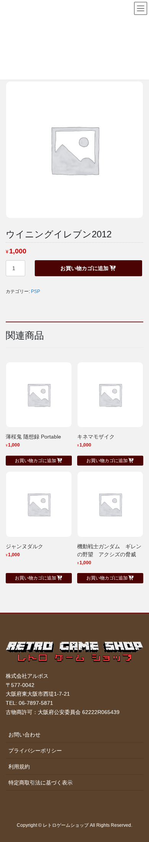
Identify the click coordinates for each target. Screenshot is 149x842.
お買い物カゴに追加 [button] (35, 460)
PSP (35, 291)
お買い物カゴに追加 (84, 268)
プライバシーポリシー (35, 751)
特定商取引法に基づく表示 (40, 783)
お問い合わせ (24, 735)
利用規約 (19, 767)
